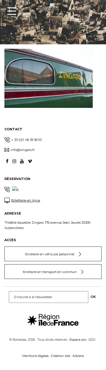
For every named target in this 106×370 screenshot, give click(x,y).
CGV (92, 339)
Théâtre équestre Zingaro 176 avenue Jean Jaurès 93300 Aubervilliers (47, 225)
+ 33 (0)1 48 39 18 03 (26, 140)
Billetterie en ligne (25, 200)
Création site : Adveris (67, 356)
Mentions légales (35, 356)
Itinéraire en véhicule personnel (49, 254)
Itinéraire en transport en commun (50, 272)
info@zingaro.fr (23, 150)
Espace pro (77, 339)
